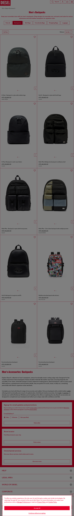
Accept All (37, 508)
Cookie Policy (52, 502)
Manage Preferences (23, 502)
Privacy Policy (41, 502)
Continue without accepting (37, 513)
